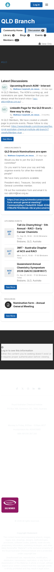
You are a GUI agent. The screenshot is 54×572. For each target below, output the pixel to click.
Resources (27, 468)
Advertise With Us (27, 476)
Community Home (13, 30)
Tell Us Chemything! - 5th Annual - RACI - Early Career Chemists (32, 228)
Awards (27, 455)
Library (8, 35)
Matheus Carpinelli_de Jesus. (26, 89)
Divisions (27, 446)
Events (40, 35)
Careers (27, 459)
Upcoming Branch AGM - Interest (30, 85)
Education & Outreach (27, 464)
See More (7, 139)
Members (10, 40)
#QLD (4, 62)
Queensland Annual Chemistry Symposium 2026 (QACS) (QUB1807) (32, 267)
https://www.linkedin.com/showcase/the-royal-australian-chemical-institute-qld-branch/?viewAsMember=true (27, 129)
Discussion (36, 30)
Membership (27, 480)
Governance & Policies (27, 489)
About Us (27, 438)
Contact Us (27, 484)
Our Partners (27, 472)
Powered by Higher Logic (27, 526)
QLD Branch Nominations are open (25, 151)
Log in (36, 4)
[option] (27, 180)
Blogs (24, 35)
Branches (27, 442)
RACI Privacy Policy (27, 493)
